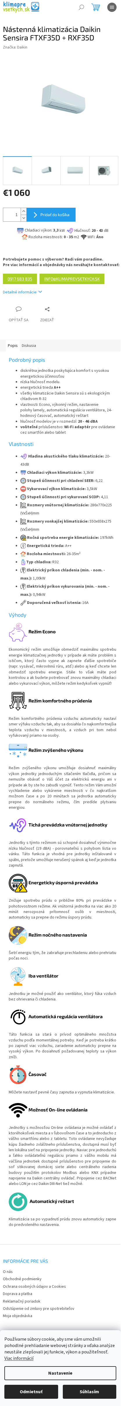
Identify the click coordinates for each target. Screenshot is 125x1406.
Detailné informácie (20, 292)
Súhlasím (89, 1392)
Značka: (15, 47)
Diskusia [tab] (29, 346)
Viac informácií (18, 1358)
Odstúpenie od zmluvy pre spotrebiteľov (38, 1309)
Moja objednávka (17, 1316)
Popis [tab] (13, 346)
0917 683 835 (20, 278)
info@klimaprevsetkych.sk (72, 278)
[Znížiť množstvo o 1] (23, 218)
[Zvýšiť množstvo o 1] (23, 211)
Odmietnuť (31, 1392)
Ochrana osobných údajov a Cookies (34, 1287)
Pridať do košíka (54, 214)
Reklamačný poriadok (21, 1301)
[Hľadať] (81, 7)
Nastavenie (60, 1373)
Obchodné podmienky (22, 1279)
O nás (8, 1272)
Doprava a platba (17, 1294)
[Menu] (112, 7)
